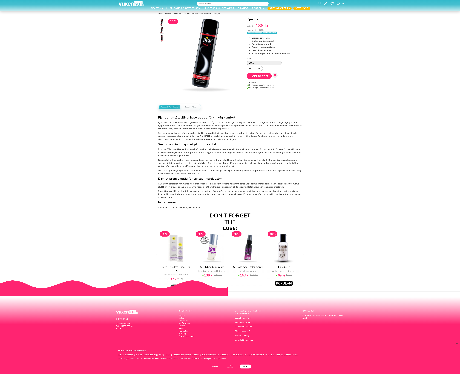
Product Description (169, 107)
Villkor (182, 318)
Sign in (182, 315)
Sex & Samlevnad (186, 336)
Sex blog (182, 333)
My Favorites (184, 323)
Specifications (191, 107)
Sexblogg (301, 8)
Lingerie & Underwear (219, 8)
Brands (243, 8)
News (181, 328)
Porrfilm (258, 8)
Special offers (279, 8)
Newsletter (183, 331)
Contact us (183, 320)
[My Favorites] (333, 4)
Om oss (182, 326)
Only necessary (230, 366)
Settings (215, 366)
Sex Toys (157, 8)
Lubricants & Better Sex (183, 8)
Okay (245, 366)
